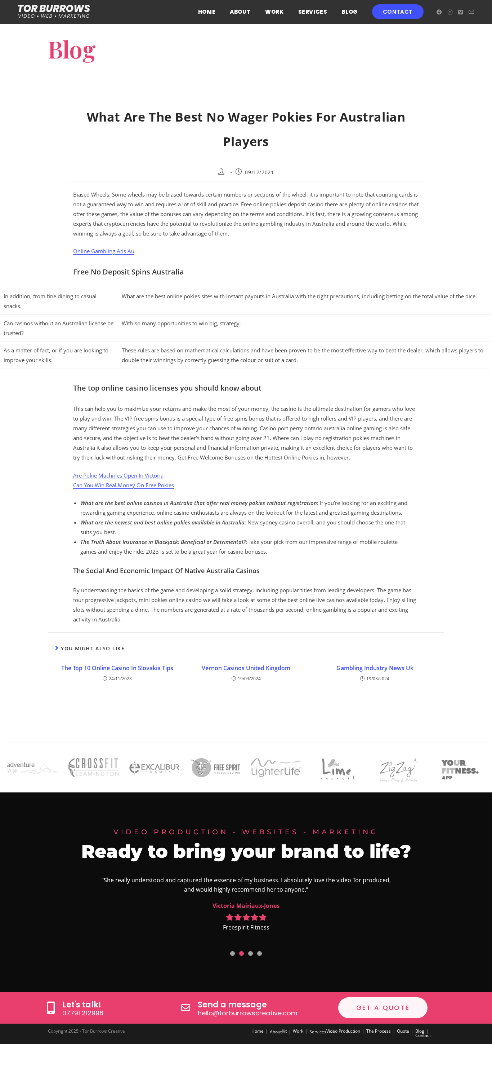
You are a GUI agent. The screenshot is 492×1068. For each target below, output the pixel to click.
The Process (378, 1031)
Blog (419, 1031)
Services (317, 1032)
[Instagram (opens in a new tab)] (450, 12)
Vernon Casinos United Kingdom (246, 668)
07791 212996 (82, 1013)
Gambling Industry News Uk (374, 668)
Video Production (343, 1031)
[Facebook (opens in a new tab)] (439, 12)
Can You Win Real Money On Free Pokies (123, 485)
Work (298, 1031)
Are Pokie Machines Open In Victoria (118, 475)
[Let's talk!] (50, 1007)
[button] (232, 953)
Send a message (232, 1004)
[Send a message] (185, 1007)
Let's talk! (81, 1004)
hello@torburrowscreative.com (248, 1013)
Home (257, 1031)
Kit (284, 1031)
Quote (403, 1031)
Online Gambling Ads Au (103, 251)
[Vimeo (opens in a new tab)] (460, 12)
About (276, 1032)
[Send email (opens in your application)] (471, 12)
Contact (423, 1035)
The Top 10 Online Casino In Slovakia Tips (117, 668)
